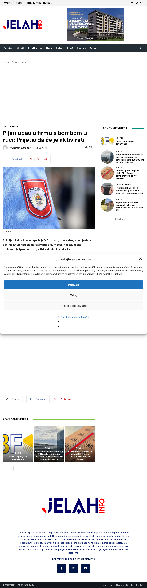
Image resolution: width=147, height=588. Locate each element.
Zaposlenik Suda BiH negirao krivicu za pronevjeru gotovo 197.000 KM (130, 206)
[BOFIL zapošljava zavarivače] (18, 444)
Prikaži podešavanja (73, 305)
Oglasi (17, 453)
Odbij (73, 295)
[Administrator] (6, 147)
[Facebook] (132, 3)
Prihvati (73, 284)
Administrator (21, 148)
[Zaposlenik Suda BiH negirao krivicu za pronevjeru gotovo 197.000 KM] (107, 204)
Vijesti (48, 448)
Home (6, 62)
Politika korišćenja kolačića (75, 317)
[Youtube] (141, 3)
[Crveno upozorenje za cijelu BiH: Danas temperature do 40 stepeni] (80, 444)
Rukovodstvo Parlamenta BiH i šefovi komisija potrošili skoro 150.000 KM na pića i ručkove (49, 455)
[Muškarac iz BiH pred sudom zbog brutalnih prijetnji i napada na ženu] (107, 189)
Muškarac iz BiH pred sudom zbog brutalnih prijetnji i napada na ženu (129, 190)
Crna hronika (19, 62)
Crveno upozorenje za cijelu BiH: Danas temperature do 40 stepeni (80, 455)
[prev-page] (5, 468)
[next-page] (11, 468)
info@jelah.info (86, 558)
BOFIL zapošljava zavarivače (18, 457)
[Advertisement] (73, 93)
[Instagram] (136, 3)
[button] (141, 259)
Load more (121, 219)
